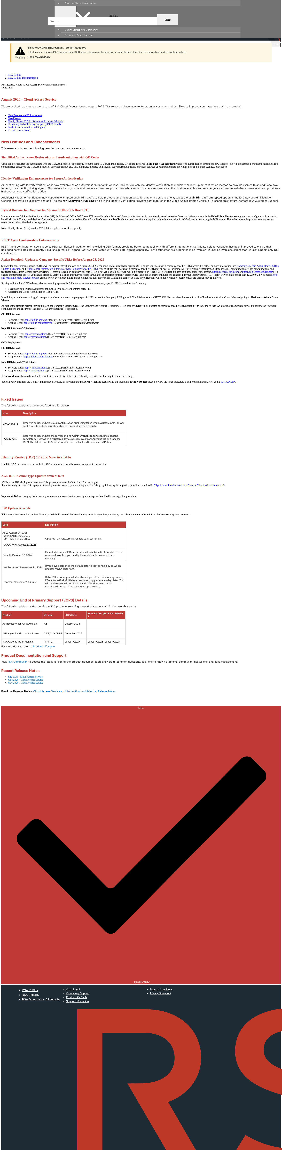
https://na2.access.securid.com (257, 271)
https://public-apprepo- (36, 319)
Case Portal (73, 989)
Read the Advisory (39, 57)
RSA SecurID (30, 994)
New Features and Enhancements (25, 115)
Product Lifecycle (44, 646)
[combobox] (113, 21)
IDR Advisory (228, 381)
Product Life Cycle (76, 997)
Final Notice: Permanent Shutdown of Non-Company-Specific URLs (62, 268)
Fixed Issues (14, 118)
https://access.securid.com (225, 271)
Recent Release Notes (19, 130)
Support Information (77, 1001)
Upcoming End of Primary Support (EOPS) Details (34, 124)
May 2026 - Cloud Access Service (25, 682)
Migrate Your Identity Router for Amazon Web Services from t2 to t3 (189, 485)
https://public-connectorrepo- (38, 322)
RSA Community (18, 661)
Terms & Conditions (161, 989)
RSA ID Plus (30, 990)
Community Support (77, 993)
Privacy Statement (160, 993)
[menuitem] (151, 3)
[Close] (266, 46)
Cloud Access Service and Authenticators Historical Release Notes (74, 691)
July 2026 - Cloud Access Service (25, 676)
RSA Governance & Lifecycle (41, 999)
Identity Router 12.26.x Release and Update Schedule (35, 121)
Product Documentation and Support (27, 127)
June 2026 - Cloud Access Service (25, 679)
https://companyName (36, 334)
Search (167, 20)
